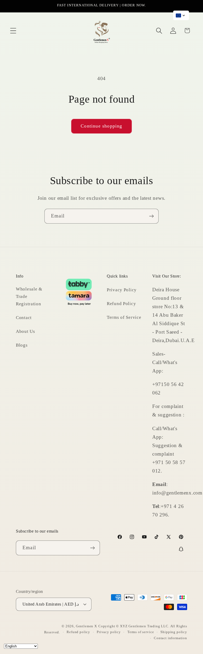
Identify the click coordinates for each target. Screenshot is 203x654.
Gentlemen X (86, 626)
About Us (25, 331)
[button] (13, 31)
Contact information (170, 638)
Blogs (22, 345)
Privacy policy (109, 632)
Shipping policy (173, 632)
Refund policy (78, 632)
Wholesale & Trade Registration (29, 296)
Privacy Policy (122, 289)
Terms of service (140, 632)
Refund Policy (121, 303)
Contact (24, 317)
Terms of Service (124, 317)
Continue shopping (101, 126)
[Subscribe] (151, 216)
